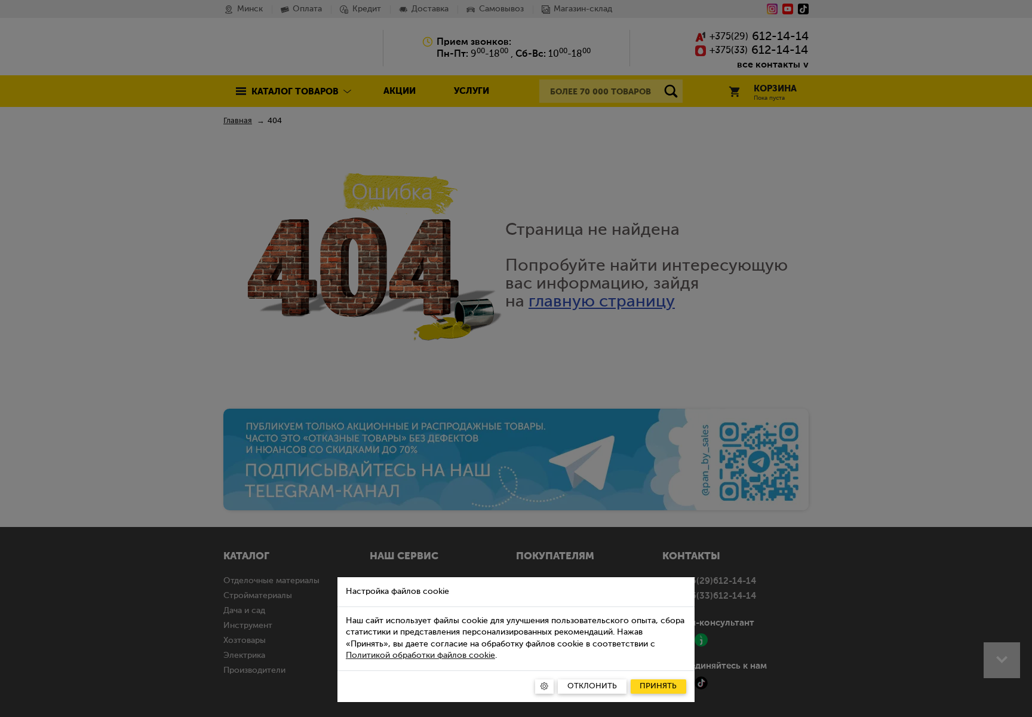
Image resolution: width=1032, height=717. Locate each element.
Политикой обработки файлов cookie (420, 655)
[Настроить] (544, 686)
